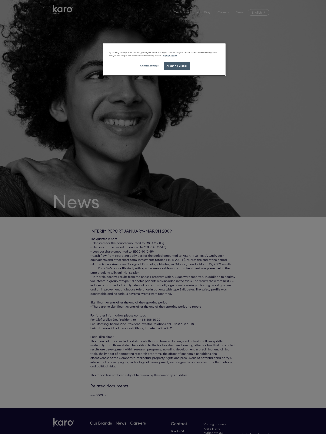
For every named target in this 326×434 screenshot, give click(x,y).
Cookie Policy (170, 55)
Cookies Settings (149, 65)
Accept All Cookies (177, 66)
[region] (164, 59)
